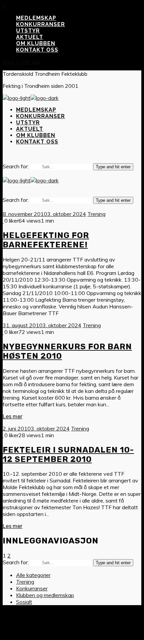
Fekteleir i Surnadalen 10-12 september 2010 (68, 454)
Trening (96, 214)
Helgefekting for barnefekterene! (46, 240)
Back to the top (21, 61)
